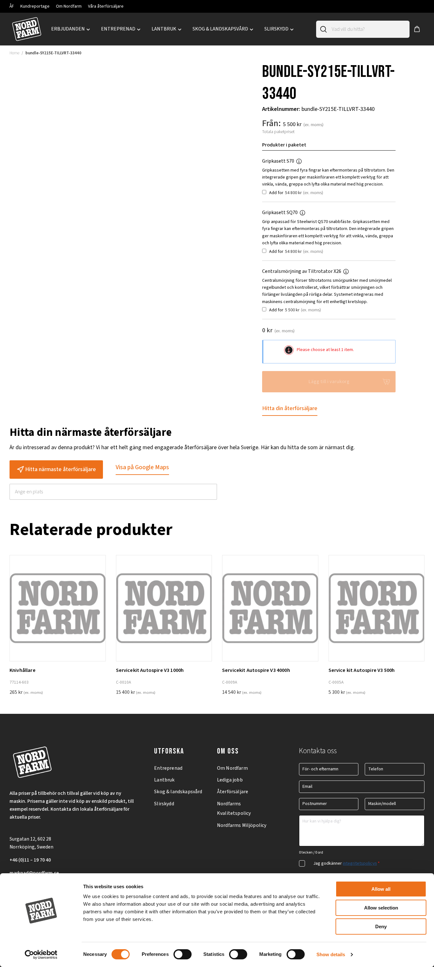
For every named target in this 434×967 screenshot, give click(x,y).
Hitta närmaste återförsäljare (60, 469)
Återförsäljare (232, 791)
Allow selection (381, 907)
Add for (295, 193)
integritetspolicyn (360, 863)
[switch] (182, 954)
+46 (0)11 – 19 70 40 (30, 859)
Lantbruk (164, 779)
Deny (381, 926)
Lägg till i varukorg (329, 381)
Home (14, 53)
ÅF (12, 6)
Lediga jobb (230, 779)
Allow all (380, 889)
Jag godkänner (346, 863)
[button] (417, 29)
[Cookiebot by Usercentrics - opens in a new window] (41, 954)
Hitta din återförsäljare (289, 408)
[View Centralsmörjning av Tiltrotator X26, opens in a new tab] (348, 271)
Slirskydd (164, 803)
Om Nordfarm (69, 6)
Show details (330, 954)
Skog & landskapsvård (178, 791)
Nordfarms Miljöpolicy (241, 825)
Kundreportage (35, 6)
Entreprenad (168, 768)
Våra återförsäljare (106, 6)
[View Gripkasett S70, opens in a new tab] (301, 161)
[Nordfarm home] (27, 29)
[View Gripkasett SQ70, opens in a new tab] (305, 212)
